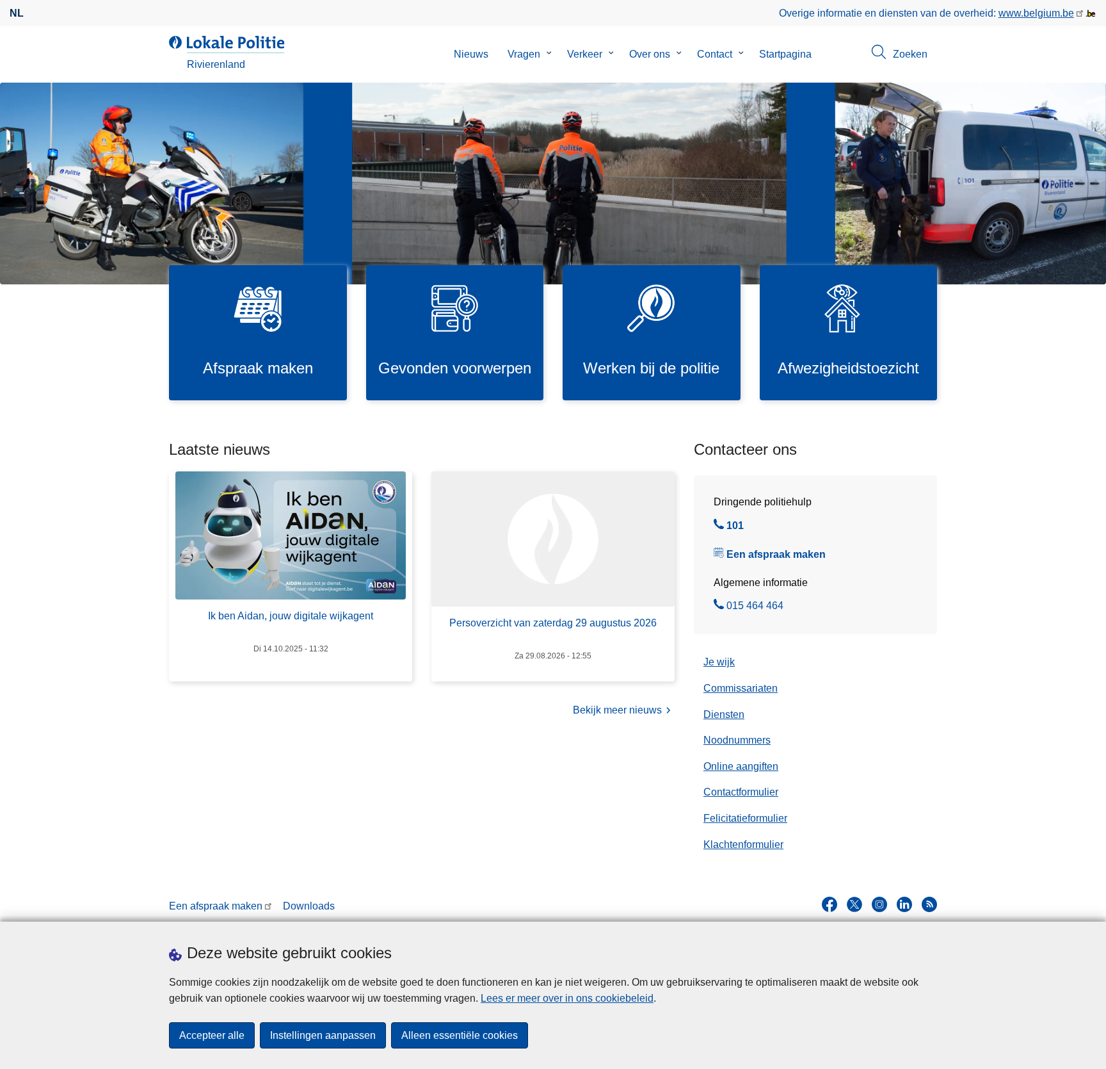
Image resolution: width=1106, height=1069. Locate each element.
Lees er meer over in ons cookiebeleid (567, 998)
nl (17, 13)
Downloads (309, 906)
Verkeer (584, 54)
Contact (714, 54)
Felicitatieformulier (745, 818)
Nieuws (471, 54)
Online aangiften (740, 766)
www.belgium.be (1036, 13)
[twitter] (854, 904)
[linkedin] (904, 904)
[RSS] (929, 904)
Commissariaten (740, 688)
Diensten (723, 714)
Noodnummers (737, 740)
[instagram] (879, 904)
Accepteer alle (211, 1035)
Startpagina (785, 54)
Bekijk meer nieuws (617, 710)
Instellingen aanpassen (323, 1035)
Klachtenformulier (743, 844)
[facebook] (829, 904)
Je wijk (719, 662)
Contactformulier (740, 792)
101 (735, 527)
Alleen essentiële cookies (459, 1035)
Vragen (524, 54)
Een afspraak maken (776, 554)
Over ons (649, 54)
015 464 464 (754, 607)
